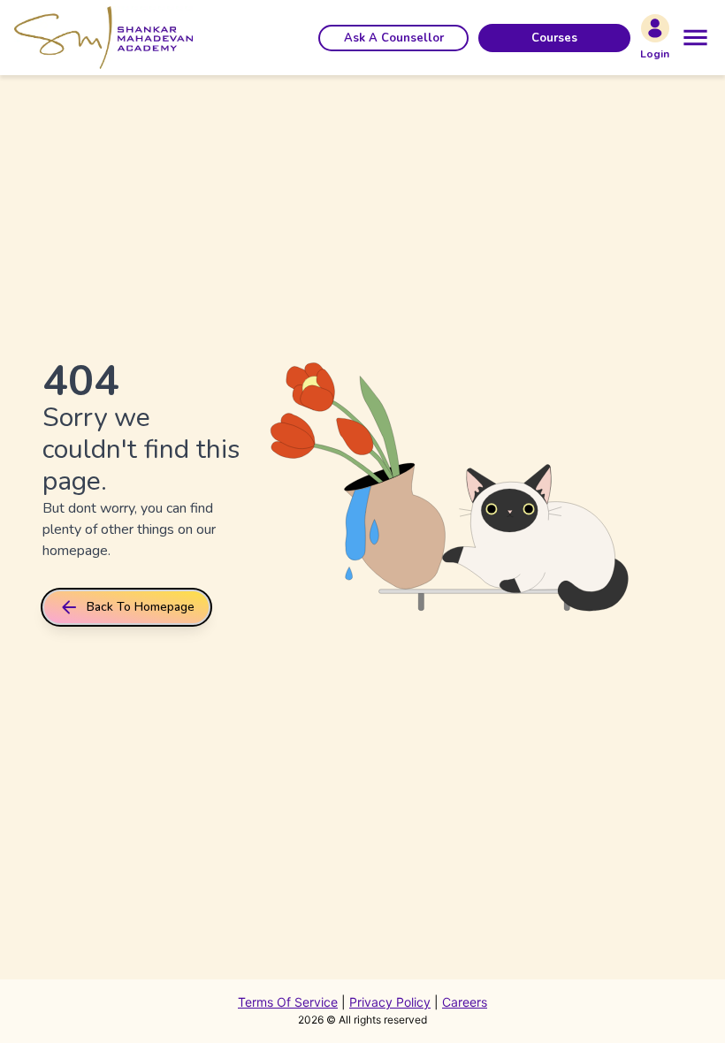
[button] (393, 38)
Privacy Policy (390, 1001)
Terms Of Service (288, 1001)
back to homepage (141, 606)
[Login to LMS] (655, 28)
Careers (464, 1001)
